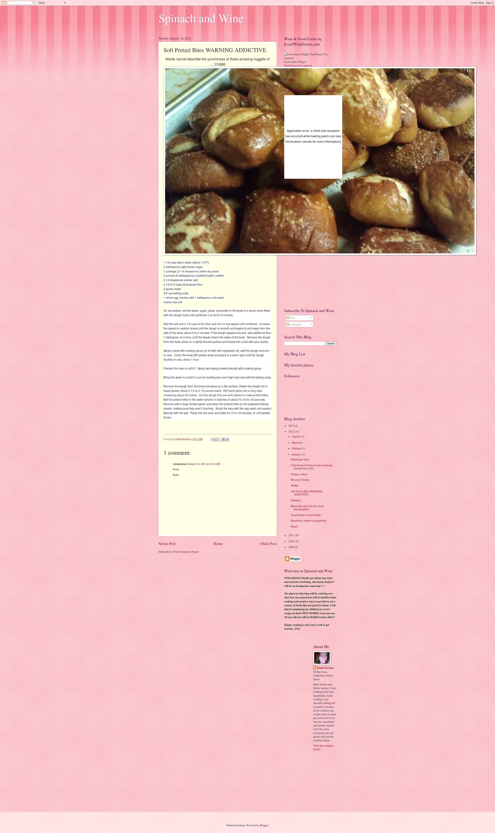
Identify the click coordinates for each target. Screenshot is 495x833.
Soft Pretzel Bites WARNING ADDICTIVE (307, 492)
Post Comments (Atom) (186, 551)
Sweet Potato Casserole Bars (306, 515)
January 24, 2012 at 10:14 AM (204, 464)
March (295, 442)
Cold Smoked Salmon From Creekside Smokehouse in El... (311, 466)
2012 (291, 431)
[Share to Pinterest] (227, 439)
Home (218, 543)
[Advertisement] (299, 243)
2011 (291, 535)
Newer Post (167, 543)
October (296, 436)
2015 (291, 426)
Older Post (268, 543)
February (297, 448)
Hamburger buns (300, 459)
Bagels (294, 526)
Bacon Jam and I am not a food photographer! (307, 507)
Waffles (295, 485)
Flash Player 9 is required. (298, 65)
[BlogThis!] (216, 439)
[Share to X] (220, 439)
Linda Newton (325, 668)
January (296, 454)
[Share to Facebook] (224, 439)
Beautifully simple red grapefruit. (309, 520)
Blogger (264, 825)
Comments (295, 324)
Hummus (296, 500)
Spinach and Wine (201, 18)
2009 (291, 547)
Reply (176, 474)
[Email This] (213, 439)
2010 (291, 541)
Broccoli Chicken (300, 479)
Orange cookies (299, 474)
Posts (292, 318)
